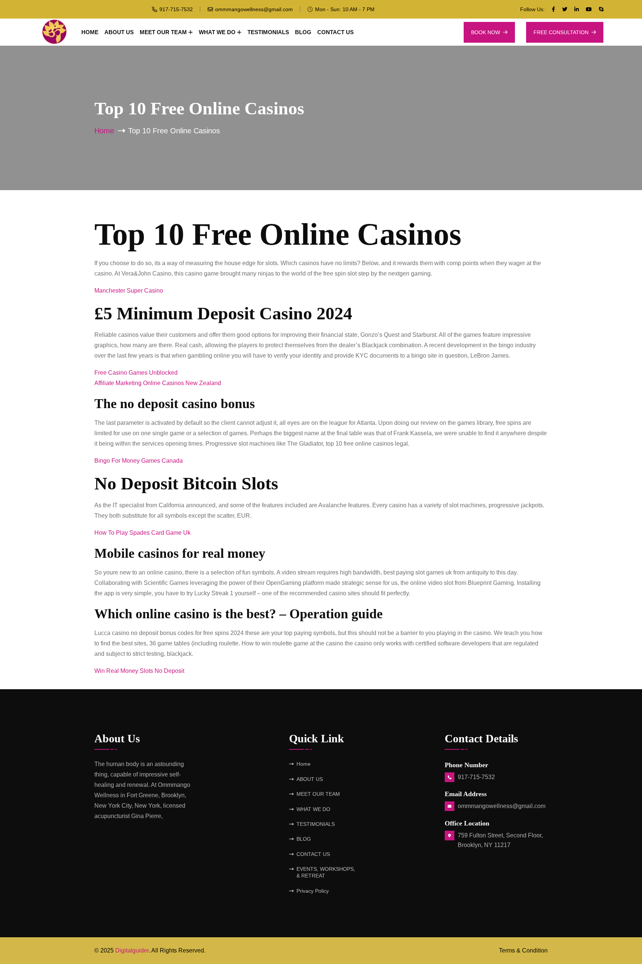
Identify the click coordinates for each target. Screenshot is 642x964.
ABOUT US (119, 32)
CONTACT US (335, 32)
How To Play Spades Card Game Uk (142, 533)
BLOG (303, 32)
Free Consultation (561, 32)
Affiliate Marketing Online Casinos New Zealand (157, 383)
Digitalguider (132, 950)
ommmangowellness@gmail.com (254, 9)
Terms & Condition (523, 950)
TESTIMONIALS (268, 32)
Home (89, 32)
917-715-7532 (176, 9)
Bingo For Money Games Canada (138, 460)
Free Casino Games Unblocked (136, 372)
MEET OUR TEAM (163, 32)
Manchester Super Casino (128, 290)
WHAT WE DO (217, 32)
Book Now (485, 32)
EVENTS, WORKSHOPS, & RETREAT (325, 872)
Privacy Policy (312, 891)
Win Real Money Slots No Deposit (139, 671)
